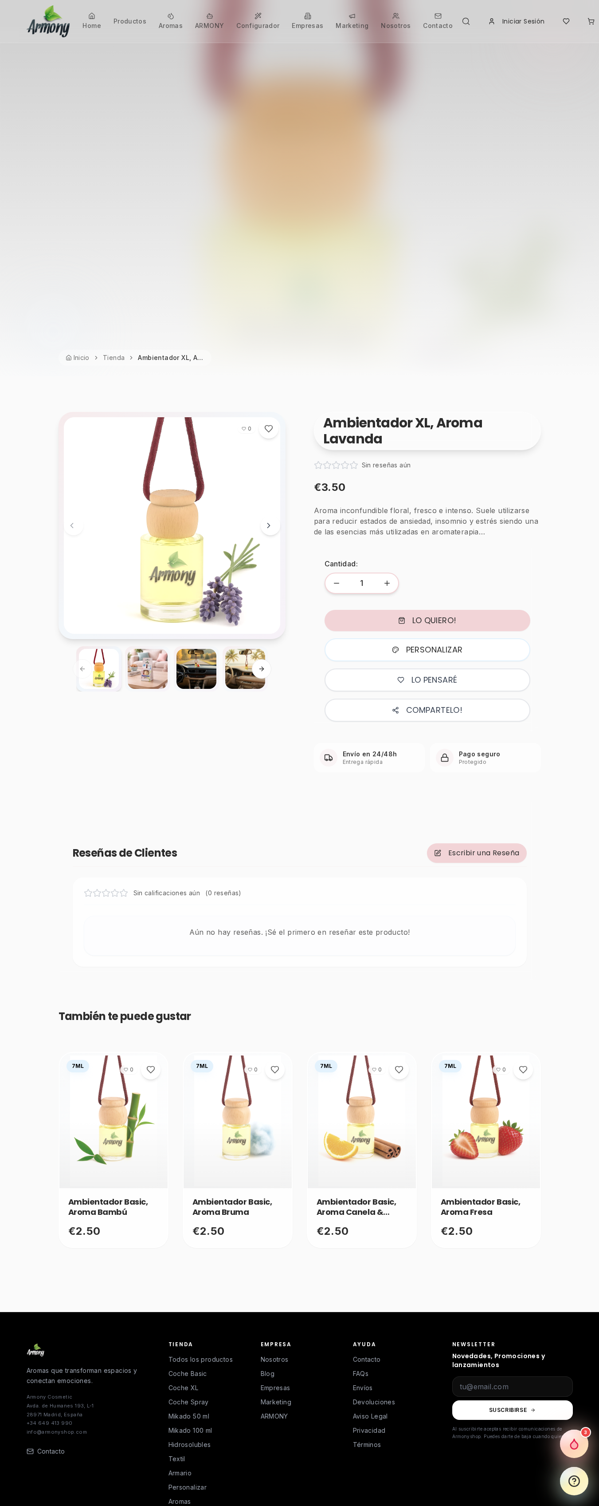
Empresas (275, 1387)
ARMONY (274, 1416)
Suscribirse (508, 1410)
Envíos (363, 1387)
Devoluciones (374, 1402)
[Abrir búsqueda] (468, 21)
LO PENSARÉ (434, 679)
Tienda (114, 357)
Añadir (108, 1178)
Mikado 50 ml (189, 1416)
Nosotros (275, 1359)
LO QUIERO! (434, 620)
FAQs (361, 1373)
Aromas (179, 1501)
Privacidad (369, 1430)
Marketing (276, 1402)
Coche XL (183, 1387)
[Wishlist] (566, 21)
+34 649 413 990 (50, 1423)
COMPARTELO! (434, 709)
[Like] (268, 429)
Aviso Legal (370, 1416)
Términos (367, 1444)
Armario (180, 1473)
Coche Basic (187, 1373)
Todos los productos (200, 1359)
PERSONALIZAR (434, 649)
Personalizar (187, 1487)
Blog (268, 1373)
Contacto (367, 1359)
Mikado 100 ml (190, 1430)
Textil (176, 1459)
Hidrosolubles (189, 1444)
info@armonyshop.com (57, 1432)
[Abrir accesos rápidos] (574, 1481)
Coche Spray (188, 1402)
